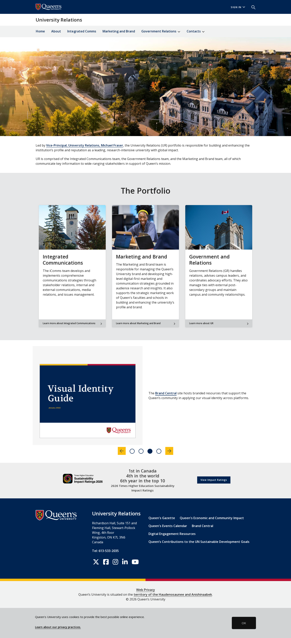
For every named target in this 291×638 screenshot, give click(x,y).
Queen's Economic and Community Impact (212, 518)
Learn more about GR (201, 323)
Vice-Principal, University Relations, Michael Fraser (84, 145)
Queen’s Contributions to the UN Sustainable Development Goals (198, 542)
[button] (251, 7)
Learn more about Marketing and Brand (138, 323)
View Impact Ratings (214, 480)
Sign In (236, 7)
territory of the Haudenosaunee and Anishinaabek (173, 594)
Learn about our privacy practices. (58, 627)
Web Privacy (145, 590)
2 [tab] (141, 451)
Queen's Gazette (161, 518)
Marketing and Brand (119, 31)
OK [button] (244, 623)
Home (40, 31)
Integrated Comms (81, 31)
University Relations (59, 19)
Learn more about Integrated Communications (69, 323)
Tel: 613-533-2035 (105, 551)
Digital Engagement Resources (188, 393)
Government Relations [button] (159, 31)
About (56, 31)
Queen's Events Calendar (167, 526)
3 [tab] (149, 451)
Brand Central (202, 526)
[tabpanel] (145, 395)
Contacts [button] (194, 31)
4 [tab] (158, 451)
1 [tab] (132, 451)
